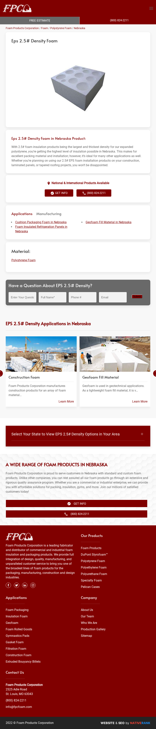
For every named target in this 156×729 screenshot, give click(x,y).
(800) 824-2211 (16, 700)
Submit (137, 296)
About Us (87, 610)
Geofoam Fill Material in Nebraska (108, 222)
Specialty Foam (91, 580)
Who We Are (89, 623)
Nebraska (79, 28)
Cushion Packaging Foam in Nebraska (41, 222)
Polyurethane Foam (94, 574)
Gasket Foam (15, 642)
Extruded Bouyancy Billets (23, 661)
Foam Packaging (17, 610)
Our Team (87, 616)
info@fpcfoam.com (19, 707)
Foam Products (91, 548)
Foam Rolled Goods (19, 629)
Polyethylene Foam (94, 567)
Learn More (66, 401)
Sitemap (86, 636)
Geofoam (12, 623)
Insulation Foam (17, 616)
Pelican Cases (90, 587)
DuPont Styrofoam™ (94, 554)
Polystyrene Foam (61, 28)
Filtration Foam (16, 648)
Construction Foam (18, 655)
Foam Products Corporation (22, 28)
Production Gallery (93, 629)
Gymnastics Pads (17, 636)
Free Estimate (39, 20)
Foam (44, 28)
